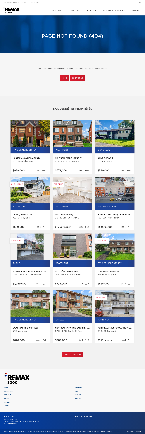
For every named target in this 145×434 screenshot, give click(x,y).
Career (7, 402)
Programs (78, 387)
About (6, 398)
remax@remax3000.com (16, 2)
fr (140, 2)
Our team (75, 10)
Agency (90, 10)
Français (78, 398)
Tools (6, 405)
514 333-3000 (36, 2)
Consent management (104, 431)
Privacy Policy (81, 431)
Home (64, 78)
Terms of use (91, 431)
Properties (57, 10)
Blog (76, 391)
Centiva (138, 431)
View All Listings (72, 354)
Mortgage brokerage (114, 10)
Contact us (77, 78)
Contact (136, 10)
